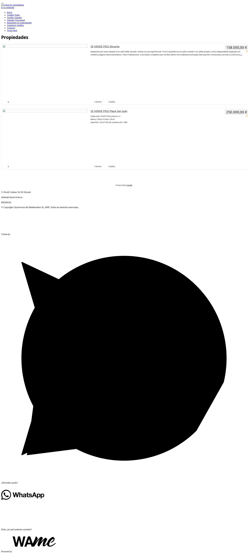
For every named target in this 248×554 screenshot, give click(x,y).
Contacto (11, 28)
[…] (241, 54)
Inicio (9, 12)
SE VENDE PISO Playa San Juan (109, 111)
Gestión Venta (13, 15)
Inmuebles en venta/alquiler (19, 22)
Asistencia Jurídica (15, 25)
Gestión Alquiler (14, 17)
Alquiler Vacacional (16, 20)
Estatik (129, 185)
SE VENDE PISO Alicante (105, 46)
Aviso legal (12, 30)
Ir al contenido (7, 7)
